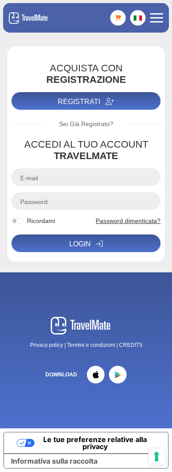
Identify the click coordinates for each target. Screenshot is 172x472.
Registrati (80, 101)
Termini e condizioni (91, 345)
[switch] (17, 221)
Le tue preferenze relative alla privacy (95, 443)
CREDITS (130, 345)
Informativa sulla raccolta (54, 461)
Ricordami (41, 220)
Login (81, 244)
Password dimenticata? (128, 220)
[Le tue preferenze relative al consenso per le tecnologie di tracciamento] (156, 456)
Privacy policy (46, 345)
